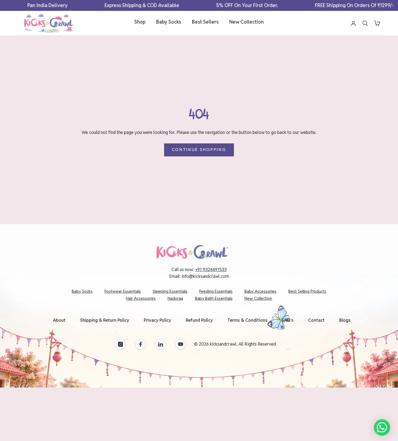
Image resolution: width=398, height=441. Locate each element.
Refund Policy (199, 320)
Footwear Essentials (123, 291)
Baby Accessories (260, 291)
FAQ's (287, 320)
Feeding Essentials (216, 291)
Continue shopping (199, 149)
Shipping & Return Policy (104, 320)
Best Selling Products (307, 291)
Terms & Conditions (247, 320)
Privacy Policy (157, 320)
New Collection (246, 22)
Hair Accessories (141, 298)
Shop (139, 22)
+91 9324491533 (211, 269)
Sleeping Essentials (170, 291)
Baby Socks (168, 22)
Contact (316, 320)
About (59, 320)
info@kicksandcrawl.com (205, 276)
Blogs (345, 320)
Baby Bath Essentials (214, 298)
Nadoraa (175, 298)
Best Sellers (205, 22)
